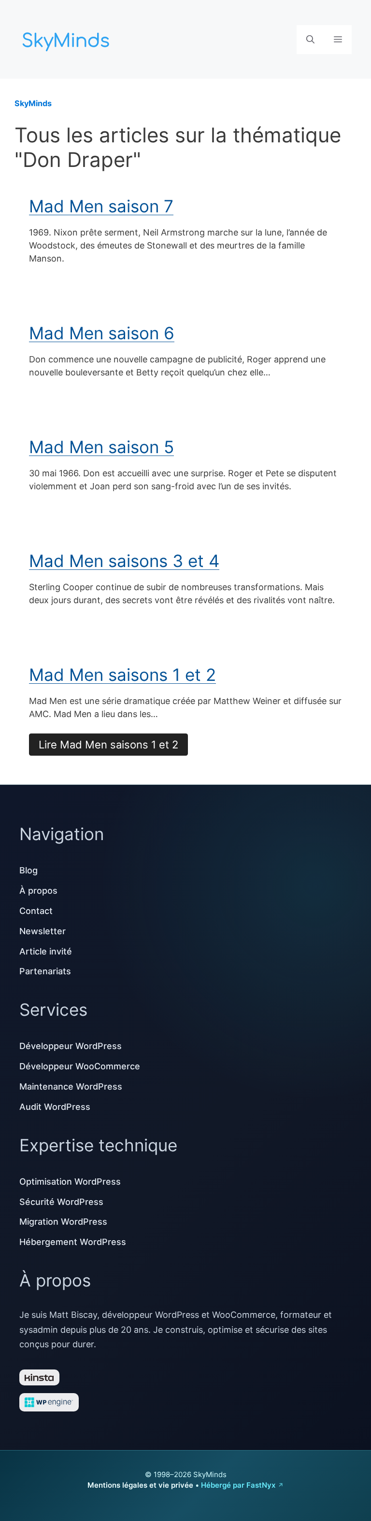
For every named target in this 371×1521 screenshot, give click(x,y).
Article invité (45, 951)
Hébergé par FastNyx (238, 1485)
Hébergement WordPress (72, 1242)
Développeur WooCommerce (79, 1066)
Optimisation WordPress (70, 1181)
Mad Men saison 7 (101, 206)
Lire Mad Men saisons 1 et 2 (108, 744)
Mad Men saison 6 (101, 333)
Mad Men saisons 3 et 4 (124, 561)
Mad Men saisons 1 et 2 (122, 674)
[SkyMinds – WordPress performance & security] (67, 38)
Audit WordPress (54, 1107)
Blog (28, 870)
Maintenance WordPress (70, 1086)
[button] (310, 39)
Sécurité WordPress (61, 1202)
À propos (38, 890)
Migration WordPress (63, 1222)
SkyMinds (33, 103)
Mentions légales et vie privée (140, 1485)
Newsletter (42, 931)
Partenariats (45, 971)
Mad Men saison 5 (101, 447)
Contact (36, 911)
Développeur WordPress (70, 1046)
